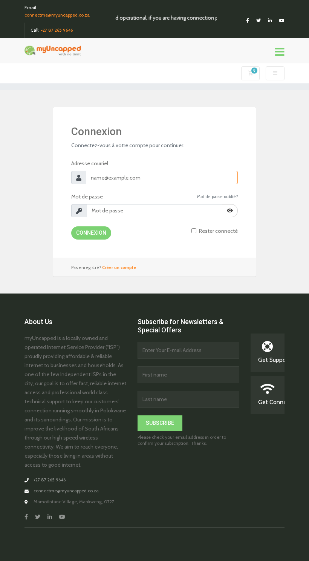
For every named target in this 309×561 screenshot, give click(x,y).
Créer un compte (119, 267)
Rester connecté (218, 230)
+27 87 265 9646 (57, 30)
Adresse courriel (89, 163)
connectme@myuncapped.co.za (57, 15)
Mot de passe (87, 196)
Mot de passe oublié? (217, 196)
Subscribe (160, 423)
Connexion (91, 233)
